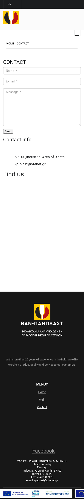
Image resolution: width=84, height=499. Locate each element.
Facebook (43, 451)
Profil (42, 399)
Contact (42, 407)
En (9, 4)
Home (42, 392)
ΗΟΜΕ (10, 43)
